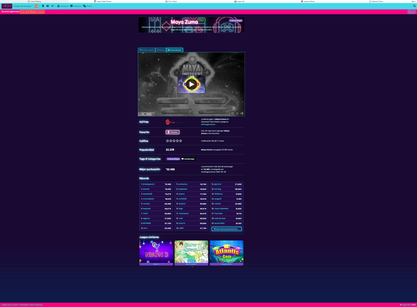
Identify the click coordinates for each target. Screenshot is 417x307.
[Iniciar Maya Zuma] (191, 84)
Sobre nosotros (35, 305)
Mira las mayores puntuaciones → (227, 229)
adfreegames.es (208, 124)
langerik (218, 199)
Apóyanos (64, 6)
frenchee (218, 213)
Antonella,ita (148, 199)
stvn (145, 228)
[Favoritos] (43, 6)
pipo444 (217, 184)
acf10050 (183, 199)
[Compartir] (53, 6)
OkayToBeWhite (221, 208)
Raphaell (147, 208)
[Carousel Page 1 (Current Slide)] (190, 266)
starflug (217, 189)
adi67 (181, 228)
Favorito (174, 132)
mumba (146, 203)
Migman (146, 218)
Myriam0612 (219, 223)
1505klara (218, 194)
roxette (217, 203)
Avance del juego (175, 50)
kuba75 (182, 223)
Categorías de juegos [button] (22, 6)
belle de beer (220, 218)
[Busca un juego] (414, 6)
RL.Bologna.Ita (148, 184)
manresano (184, 213)
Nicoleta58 (147, 194)
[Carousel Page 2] (192, 266)
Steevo (182, 194)
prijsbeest (183, 189)
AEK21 (145, 213)
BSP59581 (147, 223)
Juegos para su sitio (9, 305)
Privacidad (23, 305)
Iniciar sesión (25, 12)
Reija (181, 208)
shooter (146, 189)
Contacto (77, 6)
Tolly (181, 218)
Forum (89, 6)
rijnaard (182, 203)
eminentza (182, 184)
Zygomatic (406, 305)
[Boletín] (47, 6)
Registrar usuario (38, 12)
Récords (411, 12)
